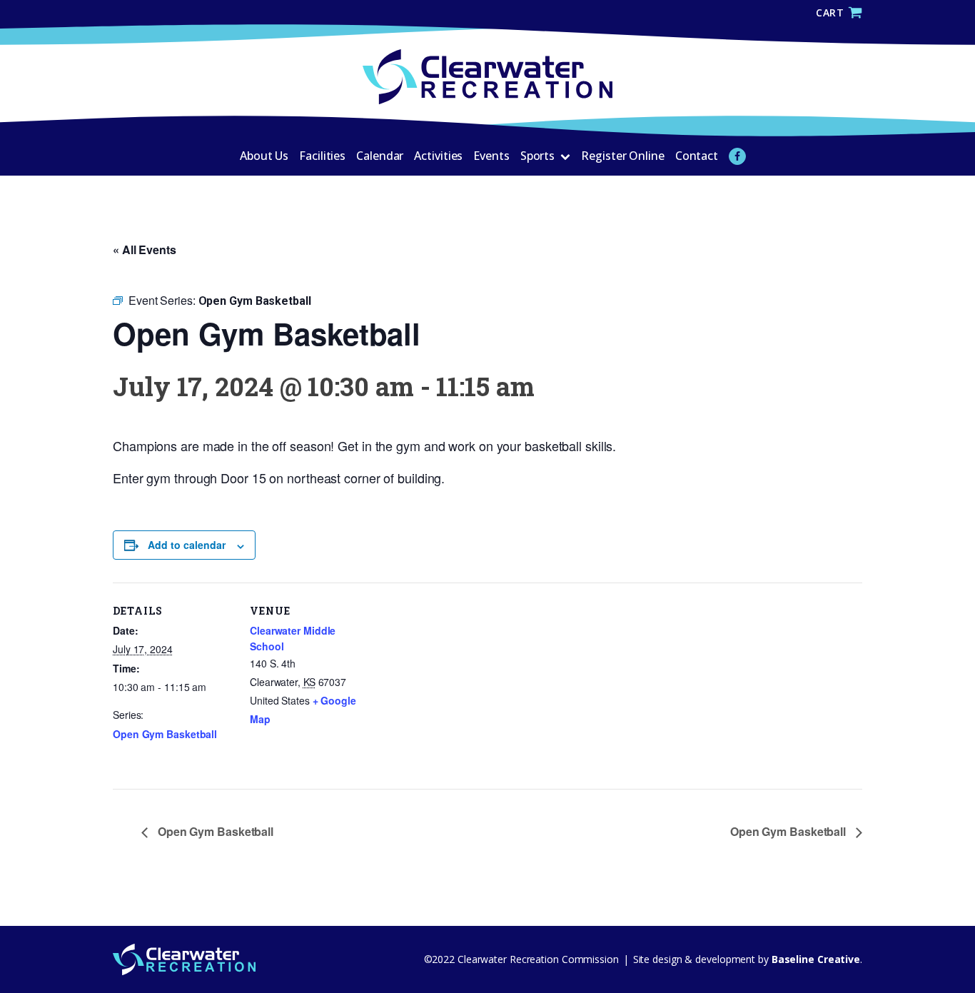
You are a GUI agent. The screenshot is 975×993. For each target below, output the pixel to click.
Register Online (623, 155)
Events (491, 155)
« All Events (144, 249)
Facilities (322, 155)
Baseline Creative (814, 959)
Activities (438, 155)
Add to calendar (187, 545)
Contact (696, 155)
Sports (537, 155)
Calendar (379, 155)
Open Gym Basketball (165, 734)
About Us (264, 155)
